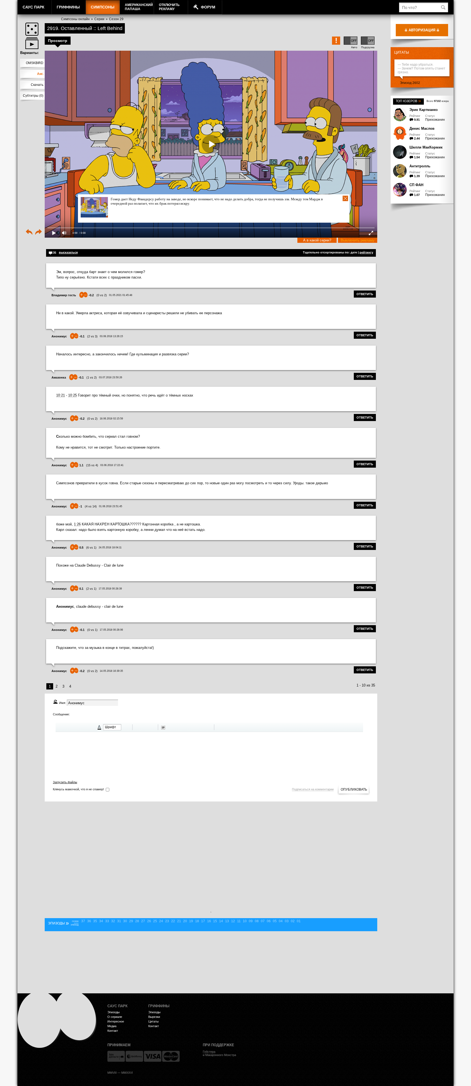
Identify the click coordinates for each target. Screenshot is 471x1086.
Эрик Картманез (423, 110)
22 (173, 921)
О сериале (114, 1016)
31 (119, 921)
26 (149, 921)
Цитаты (401, 52)
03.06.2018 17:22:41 (111, 465)
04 (281, 921)
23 (167, 921)
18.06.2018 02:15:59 (111, 418)
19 (191, 921)
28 (137, 921)
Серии (99, 19)
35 (95, 921)
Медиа (111, 1026)
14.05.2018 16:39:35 (111, 671)
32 (113, 921)
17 (203, 921)
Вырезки (154, 1016)
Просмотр (57, 40)
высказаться (68, 252)
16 (209, 921)
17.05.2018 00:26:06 (111, 629)
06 (269, 921)
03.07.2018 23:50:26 (110, 377)
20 (185, 921)
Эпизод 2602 (410, 83)
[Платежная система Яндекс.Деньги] (116, 1056)
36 (89, 921)
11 (239, 921)
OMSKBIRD (34, 63)
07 (263, 921)
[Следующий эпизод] (38, 232)
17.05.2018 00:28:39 (110, 588)
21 (179, 921)
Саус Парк (33, 7)
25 (155, 921)
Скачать (37, 85)
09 (251, 921)
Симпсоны (102, 7)
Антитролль (419, 166)
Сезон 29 (116, 19)
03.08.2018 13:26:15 (111, 336)
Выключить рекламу (358, 240)
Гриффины (68, 7)
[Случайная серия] (31, 29)
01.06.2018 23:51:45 (110, 506)
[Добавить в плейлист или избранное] (31, 43)
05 (275, 921)
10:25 (72, 395)
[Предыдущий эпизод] (29, 232)
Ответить (365, 294)
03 (287, 921)
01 (299, 921)
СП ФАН (416, 185)
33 (107, 921)
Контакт (112, 1030)
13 (227, 921)
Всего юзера (438, 101)
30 (125, 921)
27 (143, 921)
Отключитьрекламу (169, 7)
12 (233, 921)
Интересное (115, 1021)
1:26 (77, 524)
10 (245, 921)
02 (293, 921)
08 (257, 921)
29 (131, 921)
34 (101, 921)
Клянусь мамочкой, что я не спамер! (78, 789)
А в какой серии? (317, 240)
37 (83, 921)
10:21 (60, 395)
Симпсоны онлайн (75, 19)
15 (215, 921)
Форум (208, 7)
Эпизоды (113, 1012)
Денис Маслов (421, 128)
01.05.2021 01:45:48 (120, 295)
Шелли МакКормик (426, 147)
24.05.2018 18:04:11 (110, 547)
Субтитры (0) (33, 96)
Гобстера (209, 1051)
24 (161, 921)
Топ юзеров (408, 101)
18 (197, 921)
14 (221, 921)
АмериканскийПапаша (139, 7)
